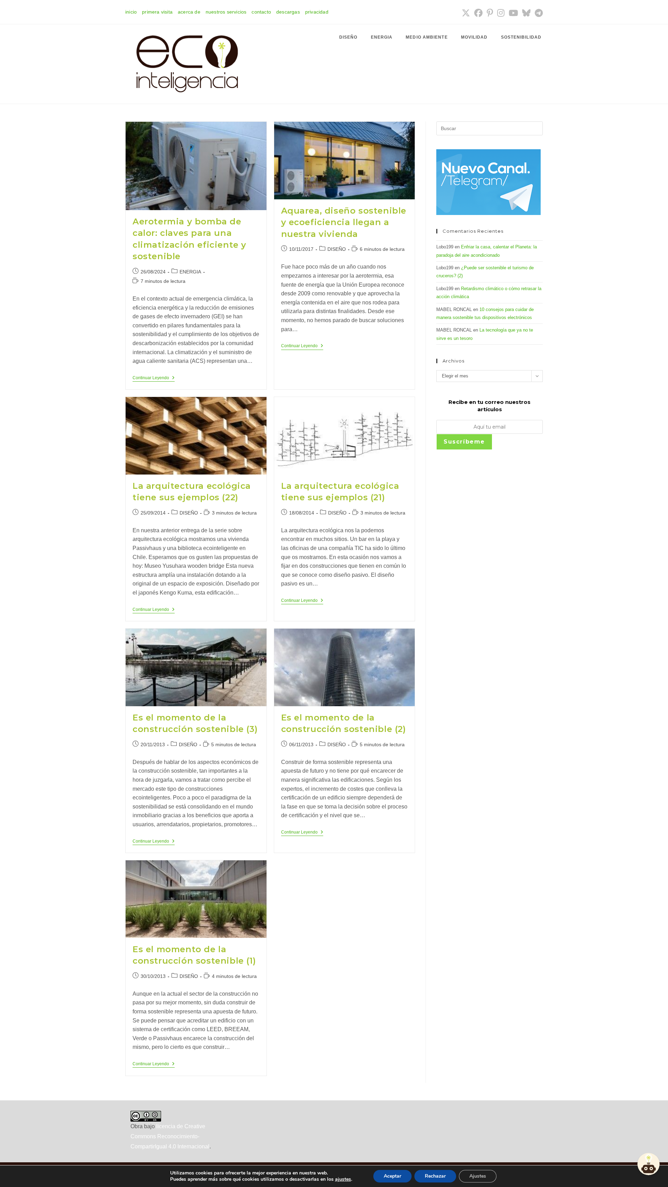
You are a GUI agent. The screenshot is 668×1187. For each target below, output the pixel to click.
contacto (261, 12)
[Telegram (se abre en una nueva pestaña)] (538, 13)
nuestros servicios (226, 12)
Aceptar (392, 1176)
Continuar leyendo (154, 378)
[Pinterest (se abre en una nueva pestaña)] (490, 13)
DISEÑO (336, 249)
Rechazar (435, 1176)
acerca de (189, 12)
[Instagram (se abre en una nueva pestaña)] (501, 13)
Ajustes (477, 1176)
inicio (131, 12)
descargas (288, 12)
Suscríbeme (464, 441)
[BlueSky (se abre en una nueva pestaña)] (526, 13)
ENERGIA (190, 271)
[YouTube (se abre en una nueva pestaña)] (513, 13)
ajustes (343, 1179)
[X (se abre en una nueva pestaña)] (466, 13)
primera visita (157, 12)
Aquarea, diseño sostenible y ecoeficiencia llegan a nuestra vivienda (344, 222)
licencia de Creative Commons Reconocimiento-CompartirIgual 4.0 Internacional (169, 1136)
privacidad (316, 12)
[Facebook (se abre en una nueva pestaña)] (478, 13)
